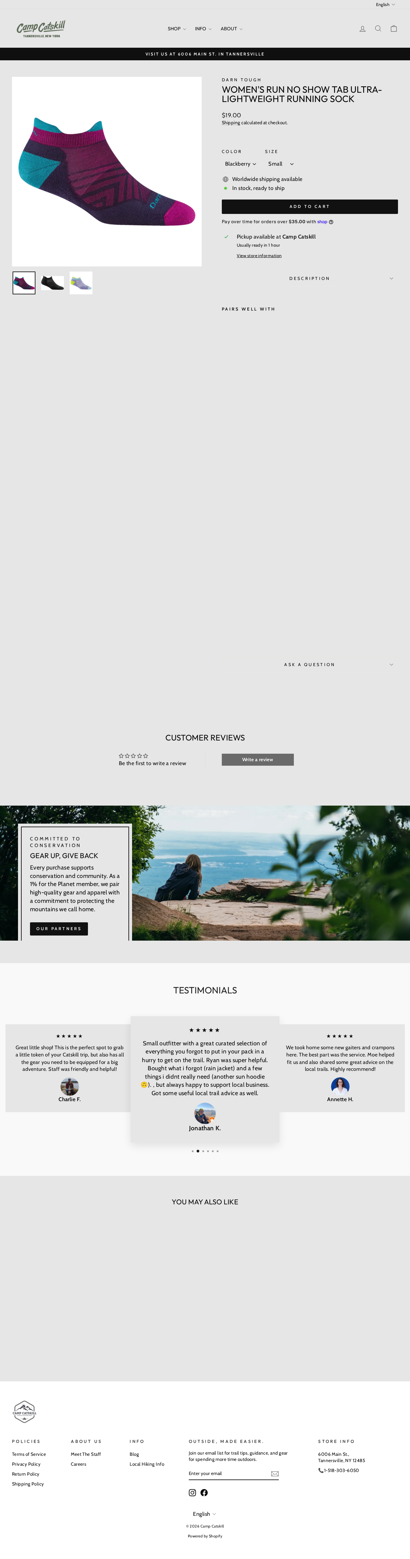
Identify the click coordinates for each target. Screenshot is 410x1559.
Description (309, 278)
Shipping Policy (28, 1484)
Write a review (257, 759)
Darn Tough (242, 80)
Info (201, 29)
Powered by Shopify (205, 1536)
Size (272, 151)
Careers (78, 1464)
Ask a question (309, 664)
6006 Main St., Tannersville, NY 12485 (341, 1457)
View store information (259, 255)
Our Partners (59, 928)
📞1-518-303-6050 (338, 1470)
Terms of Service (29, 1454)
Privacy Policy (26, 1464)
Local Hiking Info (147, 1464)
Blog (134, 1454)
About (229, 29)
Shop (175, 29)
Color (232, 151)
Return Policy (26, 1474)
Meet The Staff (86, 1454)
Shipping (231, 122)
